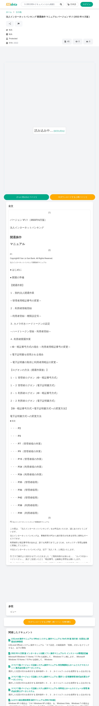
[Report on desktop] (18, 24)
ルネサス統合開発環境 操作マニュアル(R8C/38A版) (33, 700)
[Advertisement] (48, 54)
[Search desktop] (61, 4)
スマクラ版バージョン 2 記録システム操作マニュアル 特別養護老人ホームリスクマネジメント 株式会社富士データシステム (50, 666)
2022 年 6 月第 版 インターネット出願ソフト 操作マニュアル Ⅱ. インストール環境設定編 (49, 653)
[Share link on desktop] (10, 24)
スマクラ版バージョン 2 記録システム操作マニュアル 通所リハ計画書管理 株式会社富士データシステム (50, 678)
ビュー (13, 612)
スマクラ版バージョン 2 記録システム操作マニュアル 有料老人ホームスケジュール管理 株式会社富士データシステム (50, 689)
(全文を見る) (59, 131)
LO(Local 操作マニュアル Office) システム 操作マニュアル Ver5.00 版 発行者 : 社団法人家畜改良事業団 (50, 640)
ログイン (87, 4)
